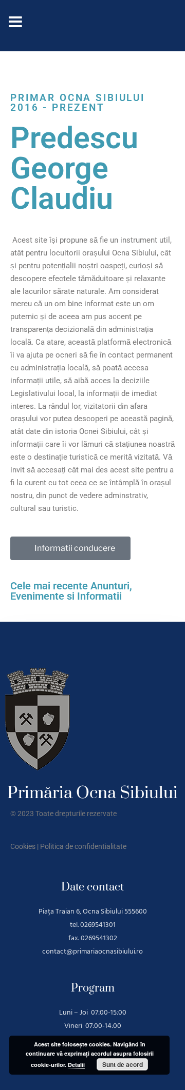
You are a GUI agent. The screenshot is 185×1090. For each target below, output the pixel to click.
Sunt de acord (122, 1064)
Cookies (22, 846)
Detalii (76, 1064)
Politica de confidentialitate (83, 846)
